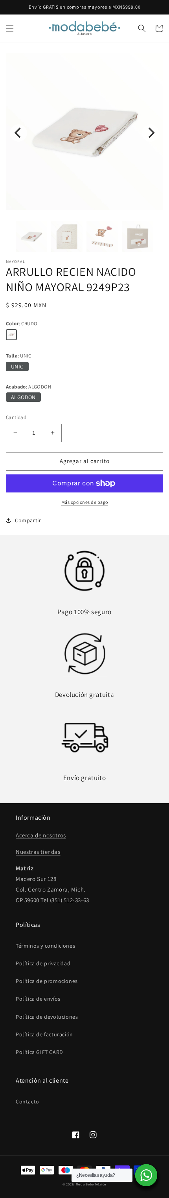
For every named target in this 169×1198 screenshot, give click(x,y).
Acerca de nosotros (41, 835)
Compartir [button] (28, 520)
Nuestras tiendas (38, 851)
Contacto (27, 1101)
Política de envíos (38, 998)
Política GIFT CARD (39, 1052)
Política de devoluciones (47, 1016)
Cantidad (16, 417)
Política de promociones (47, 981)
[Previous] (18, 133)
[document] (84, 133)
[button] (9, 28)
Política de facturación (44, 1034)
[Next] (150, 133)
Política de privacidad (43, 963)
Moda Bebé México (91, 1184)
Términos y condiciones (45, 945)
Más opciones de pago (84, 502)
